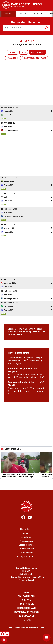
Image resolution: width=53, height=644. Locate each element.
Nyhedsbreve (26, 529)
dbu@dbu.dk (28, 580)
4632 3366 (16, 335)
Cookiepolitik (26, 553)
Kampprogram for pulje (35, 58)
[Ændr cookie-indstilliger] (4, 640)
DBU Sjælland (26, 616)
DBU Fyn (26, 600)
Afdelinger (26, 537)
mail (35, 332)
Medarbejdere (26, 541)
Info (24, 52)
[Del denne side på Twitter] (6, 634)
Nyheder (26, 533)
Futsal (26, 620)
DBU (26, 593)
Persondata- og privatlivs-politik (26, 628)
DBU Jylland (26, 604)
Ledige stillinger (26, 545)
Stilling (12, 52)
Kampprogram (37, 52)
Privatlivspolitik (26, 549)
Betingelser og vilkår (26, 557)
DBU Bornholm (26, 596)
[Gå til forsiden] (21, 5)
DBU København (26, 608)
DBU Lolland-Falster (26, 612)
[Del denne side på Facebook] (2, 634)
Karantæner (13, 58)
